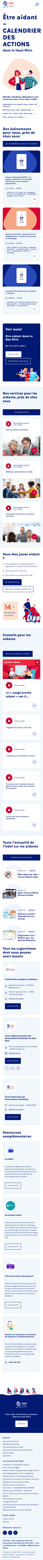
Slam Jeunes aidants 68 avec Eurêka (28, 894)
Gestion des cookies (29, 1552)
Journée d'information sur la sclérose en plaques (20, 292)
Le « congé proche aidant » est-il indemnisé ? (18, 694)
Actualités (7, 1456)
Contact (21, 1424)
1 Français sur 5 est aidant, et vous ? (20, 756)
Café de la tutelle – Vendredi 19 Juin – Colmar (27, 916)
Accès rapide (9, 1515)
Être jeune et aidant (13, 117)
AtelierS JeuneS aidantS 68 (18, 589)
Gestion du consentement (11, 1557)
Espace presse (8, 1453)
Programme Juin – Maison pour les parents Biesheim (27, 938)
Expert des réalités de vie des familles (18, 1450)
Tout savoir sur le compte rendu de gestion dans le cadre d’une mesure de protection (20, 786)
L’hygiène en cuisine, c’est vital (18, 727)
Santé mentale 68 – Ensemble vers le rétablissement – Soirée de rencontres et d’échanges (20, 236)
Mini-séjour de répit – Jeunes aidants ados (28, 875)
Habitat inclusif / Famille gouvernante (18, 1476)
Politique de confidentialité (12, 1552)
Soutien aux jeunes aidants (14, 1485)
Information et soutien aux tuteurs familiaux (20, 515)
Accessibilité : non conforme (25, 1554)
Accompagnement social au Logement (18, 1473)
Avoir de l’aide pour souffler (18, 113)
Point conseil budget (11, 1467)
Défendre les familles (11, 1444)
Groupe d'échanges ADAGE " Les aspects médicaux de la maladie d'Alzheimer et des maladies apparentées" (18, 180)
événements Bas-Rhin (18, 361)
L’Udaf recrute (8, 1519)
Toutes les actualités (21, 857)
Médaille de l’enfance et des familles (17, 1510)
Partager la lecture (10, 1502)
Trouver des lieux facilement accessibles (17, 817)
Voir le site (13, 354)
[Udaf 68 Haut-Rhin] (8, 4)
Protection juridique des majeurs (16, 1465)
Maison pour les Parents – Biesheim (17, 1491)
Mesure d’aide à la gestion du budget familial (21, 1470)
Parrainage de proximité (12, 1499)
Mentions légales (8, 1554)
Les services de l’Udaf (13, 1461)
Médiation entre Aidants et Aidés (19, 472)
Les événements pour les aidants (21, 144)
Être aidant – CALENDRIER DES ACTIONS (18, 1488)
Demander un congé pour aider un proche (20, 105)
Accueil (6, 1437)
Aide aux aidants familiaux (17, 430)
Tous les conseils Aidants (17, 654)
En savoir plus (22, 412)
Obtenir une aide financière (17, 110)
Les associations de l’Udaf (13, 1447)
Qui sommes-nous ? (11, 1441)
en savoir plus (12, 582)
